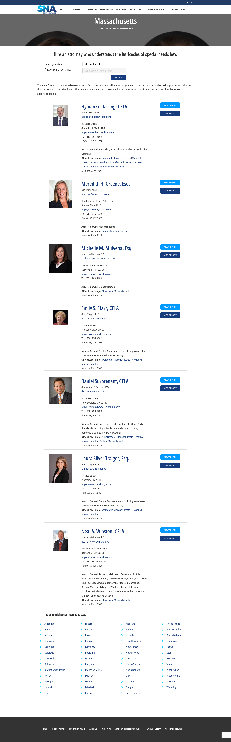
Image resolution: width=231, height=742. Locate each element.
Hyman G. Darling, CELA (104, 106)
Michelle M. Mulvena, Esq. (107, 248)
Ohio (128, 675)
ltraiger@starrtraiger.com (94, 468)
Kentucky (90, 646)
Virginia (170, 664)
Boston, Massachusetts (114, 231)
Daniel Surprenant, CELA (104, 381)
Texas (169, 646)
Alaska (48, 629)
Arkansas (49, 641)
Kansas (89, 641)
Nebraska (131, 629)
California (49, 646)
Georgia (48, 681)
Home (100, 29)
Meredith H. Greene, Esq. (105, 183)
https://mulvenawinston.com (96, 274)
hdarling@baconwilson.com (96, 116)
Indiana (89, 629)
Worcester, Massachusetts (116, 359)
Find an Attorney (58, 729)
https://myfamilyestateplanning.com (100, 407)
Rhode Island (173, 623)
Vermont (171, 658)
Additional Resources (174, 729)
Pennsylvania (133, 693)
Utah (169, 652)
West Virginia (173, 675)
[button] (189, 9)
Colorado (49, 652)
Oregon (130, 687)
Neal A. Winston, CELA (102, 531)
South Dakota (173, 635)
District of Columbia (54, 669)
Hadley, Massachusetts (111, 166)
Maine (88, 658)
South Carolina (174, 629)
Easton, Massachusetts (111, 441)
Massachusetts (93, 669)
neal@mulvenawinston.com (96, 541)
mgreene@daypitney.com (95, 194)
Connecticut (50, 658)
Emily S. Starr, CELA (100, 308)
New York (131, 658)
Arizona (48, 635)
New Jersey (132, 646)
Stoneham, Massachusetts (116, 291)
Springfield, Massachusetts (116, 158)
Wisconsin (171, 681)
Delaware (49, 664)
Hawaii (48, 687)
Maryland (90, 664)
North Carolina (133, 664)
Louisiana (90, 652)
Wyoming (171, 687)
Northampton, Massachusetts (115, 162)
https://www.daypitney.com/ (96, 209)
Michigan (90, 675)
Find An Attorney (112, 29)
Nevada (130, 635)
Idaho (47, 693)
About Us (93, 729)
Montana (130, 623)
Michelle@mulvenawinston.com (98, 258)
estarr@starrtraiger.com (94, 318)
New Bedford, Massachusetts (117, 437)
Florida (48, 675)
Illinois (88, 623)
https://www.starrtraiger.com (96, 334)
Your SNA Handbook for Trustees (128, 729)
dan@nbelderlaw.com (93, 391)
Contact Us (106, 729)
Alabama (49, 623)
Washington (172, 669)
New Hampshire (134, 641)
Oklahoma (131, 681)
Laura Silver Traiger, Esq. (105, 458)
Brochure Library (154, 729)
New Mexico (132, 652)
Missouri (89, 693)
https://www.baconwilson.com (97, 132)
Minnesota (91, 681)
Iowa (87, 635)
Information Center (77, 729)
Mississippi (91, 687)
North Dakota (133, 669)
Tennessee (172, 641)
